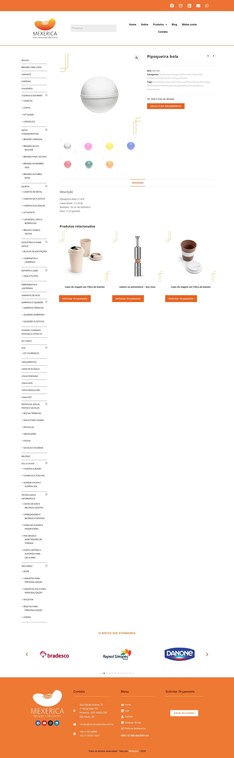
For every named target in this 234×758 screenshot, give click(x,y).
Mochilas (28, 427)
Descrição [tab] (137, 182)
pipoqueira (182, 85)
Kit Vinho (26, 341)
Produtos (158, 24)
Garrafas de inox (30, 295)
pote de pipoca (195, 85)
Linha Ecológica (30, 368)
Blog (174, 24)
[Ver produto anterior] (208, 56)
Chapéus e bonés (32, 468)
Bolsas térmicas (32, 413)
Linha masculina (30, 390)
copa (166, 81)
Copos (26, 107)
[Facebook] (172, 6)
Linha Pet (26, 397)
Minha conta (189, 24)
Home (132, 24)
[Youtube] (44, 723)
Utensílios (183, 78)
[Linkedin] (189, 6)
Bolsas (25, 60)
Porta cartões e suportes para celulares (32, 554)
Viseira (27, 617)
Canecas (27, 100)
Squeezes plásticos (33, 321)
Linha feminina (29, 376)
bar (154, 81)
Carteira (26, 81)
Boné (26, 571)
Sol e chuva (27, 463)
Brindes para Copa (168, 74)
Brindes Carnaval (33, 139)
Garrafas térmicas (33, 307)
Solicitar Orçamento (165, 106)
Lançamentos (28, 361)
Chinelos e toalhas (34, 475)
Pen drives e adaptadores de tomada (32, 539)
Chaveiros (27, 88)
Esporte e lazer (170, 78)
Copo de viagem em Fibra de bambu (85, 286)
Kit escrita (29, 212)
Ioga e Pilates (30, 276)
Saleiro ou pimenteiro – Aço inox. (137, 286)
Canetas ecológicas (34, 205)
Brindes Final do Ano (34, 156)
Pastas (27, 440)
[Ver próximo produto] (213, 56)
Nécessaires (29, 433)
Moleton (28, 599)
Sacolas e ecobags (33, 447)
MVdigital (133, 751)
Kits (23, 348)
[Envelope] (198, 6)
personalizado (161, 85)
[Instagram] (181, 6)
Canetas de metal (32, 191)
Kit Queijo (28, 114)
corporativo (175, 81)
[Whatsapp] (207, 6)
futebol (150, 85)
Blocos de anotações (35, 251)
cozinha (186, 81)
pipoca (173, 85)
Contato (163, 31)
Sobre (144, 24)
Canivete (26, 74)
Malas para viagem (33, 420)
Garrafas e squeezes (32, 302)
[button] (160, 24)
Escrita (25, 186)
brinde (160, 81)
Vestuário (26, 566)
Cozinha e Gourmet (187, 74)
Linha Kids (27, 383)
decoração (204, 81)
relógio (25, 456)
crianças (195, 81)
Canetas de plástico (34, 198)
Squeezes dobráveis (34, 314)
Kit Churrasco (31, 353)
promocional (153, 89)
